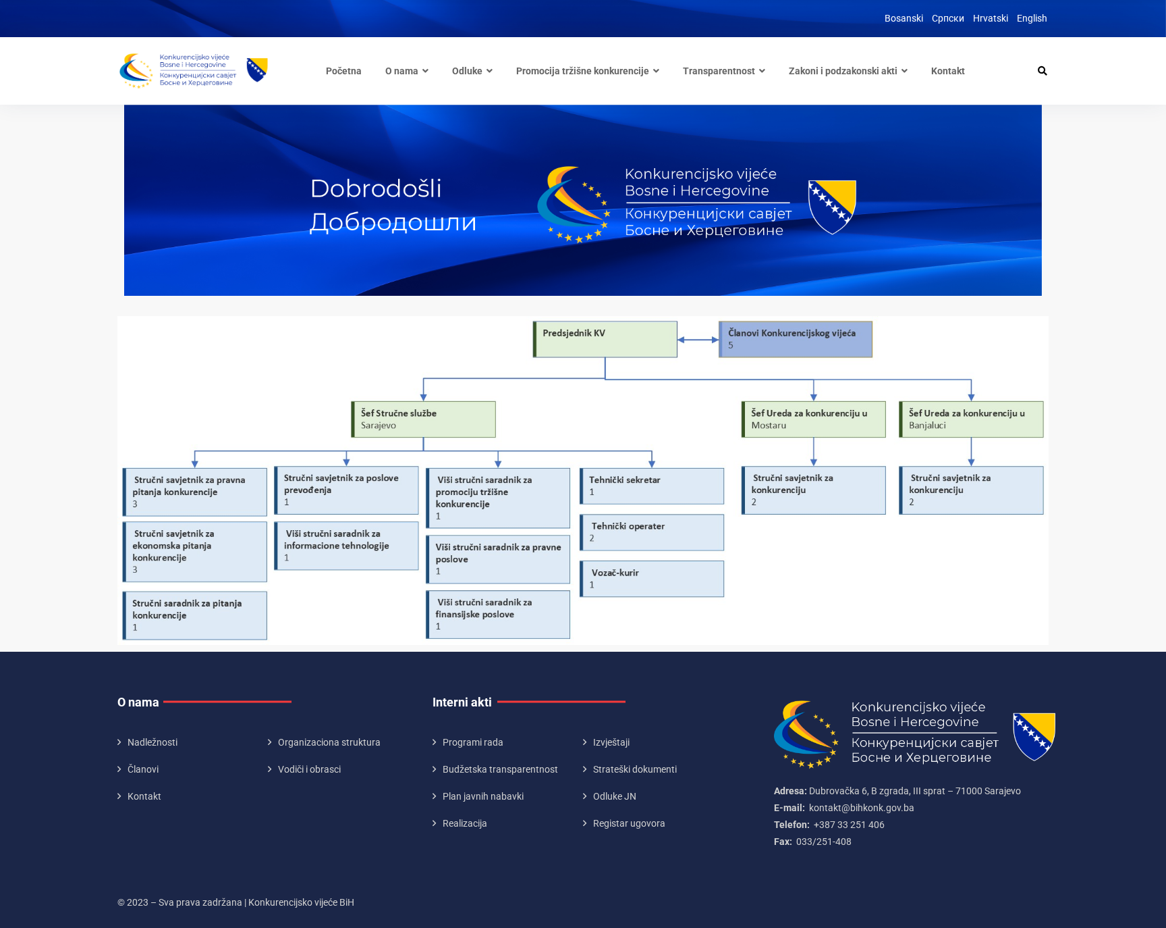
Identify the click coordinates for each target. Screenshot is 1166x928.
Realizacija (465, 823)
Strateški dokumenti (635, 769)
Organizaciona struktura (329, 742)
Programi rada (473, 742)
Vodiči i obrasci (309, 769)
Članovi (143, 769)
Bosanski (904, 18)
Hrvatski (990, 18)
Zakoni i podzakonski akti (843, 71)
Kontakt (948, 71)
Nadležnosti (152, 742)
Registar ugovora (629, 823)
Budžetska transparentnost (500, 769)
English (1032, 18)
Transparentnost (719, 71)
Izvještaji (611, 742)
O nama (401, 71)
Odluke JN (614, 796)
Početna (344, 71)
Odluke (467, 71)
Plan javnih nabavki (483, 796)
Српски (948, 18)
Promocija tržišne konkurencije (582, 71)
